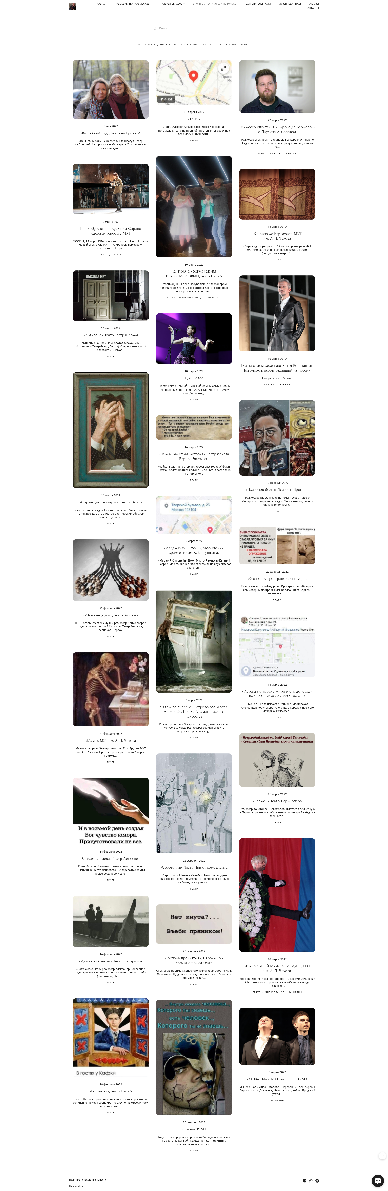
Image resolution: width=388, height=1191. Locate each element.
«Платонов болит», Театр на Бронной (277, 489)
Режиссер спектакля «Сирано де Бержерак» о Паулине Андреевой (277, 129)
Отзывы (314, 3)
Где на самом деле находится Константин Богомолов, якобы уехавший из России (277, 368)
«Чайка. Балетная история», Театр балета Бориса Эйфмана (194, 456)
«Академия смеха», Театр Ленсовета (111, 858)
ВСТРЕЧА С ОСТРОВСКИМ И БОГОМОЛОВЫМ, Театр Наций (194, 273)
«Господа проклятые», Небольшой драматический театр (194, 960)
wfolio (80, 1186)
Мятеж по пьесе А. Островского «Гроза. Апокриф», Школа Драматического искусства (194, 712)
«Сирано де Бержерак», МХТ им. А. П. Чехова (277, 236)
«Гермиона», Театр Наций (111, 1091)
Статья (206, 45)
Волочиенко (241, 45)
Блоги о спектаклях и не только (214, 3)
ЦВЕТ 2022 (194, 378)
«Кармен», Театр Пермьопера (277, 801)
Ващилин (190, 45)
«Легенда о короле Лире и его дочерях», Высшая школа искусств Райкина (277, 693)
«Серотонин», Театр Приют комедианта (194, 867)
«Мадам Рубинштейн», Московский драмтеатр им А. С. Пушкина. (194, 550)
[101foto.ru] (72, 6)
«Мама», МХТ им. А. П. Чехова (110, 740)
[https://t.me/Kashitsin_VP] (317, 1181)
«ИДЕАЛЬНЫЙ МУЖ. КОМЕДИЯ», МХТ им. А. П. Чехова (277, 968)
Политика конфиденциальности (87, 1179)
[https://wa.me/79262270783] (311, 1181)
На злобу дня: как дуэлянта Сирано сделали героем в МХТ (110, 231)
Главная (101, 3)
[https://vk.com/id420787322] (304, 1181)
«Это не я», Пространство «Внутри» (277, 578)
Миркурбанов (170, 45)
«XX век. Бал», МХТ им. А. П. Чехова (277, 1079)
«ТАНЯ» (194, 119)
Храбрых (221, 45)
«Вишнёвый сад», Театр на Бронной (110, 133)
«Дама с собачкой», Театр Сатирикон (110, 961)
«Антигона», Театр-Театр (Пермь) (110, 335)
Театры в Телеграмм (257, 3)
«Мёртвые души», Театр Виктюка (111, 615)
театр (152, 45)
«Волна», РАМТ (194, 1129)
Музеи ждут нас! (290, 3)
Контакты (312, 8)
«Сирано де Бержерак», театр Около (111, 502)
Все (141, 45)
